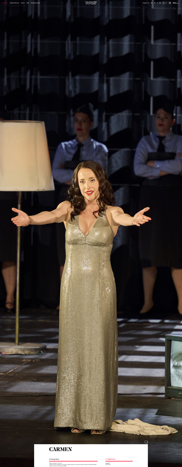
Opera (23, 3)
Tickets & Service (14, 3)
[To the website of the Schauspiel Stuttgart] (170, 3)
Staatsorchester (35, 3)
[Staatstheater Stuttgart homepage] (91, 2)
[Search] (157, 2)
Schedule (5, 3)
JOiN (27, 3)
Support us (146, 3)
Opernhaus (108, 464)
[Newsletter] (160, 2)
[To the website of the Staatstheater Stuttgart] (176, 3)
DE (151, 3)
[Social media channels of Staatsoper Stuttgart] (154, 2)
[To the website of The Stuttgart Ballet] (165, 3)
